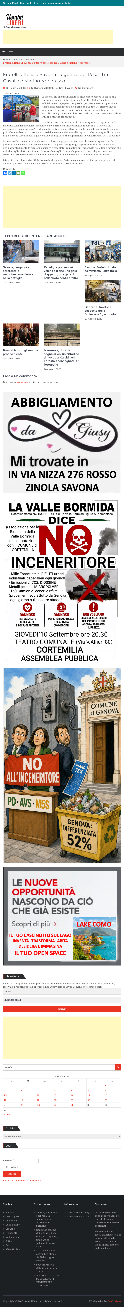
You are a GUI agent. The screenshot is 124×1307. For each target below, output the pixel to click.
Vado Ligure (13, 1216)
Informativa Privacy (78, 1212)
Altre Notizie (13, 1249)
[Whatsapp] (23, 173)
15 (88, 1095)
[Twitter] (9, 173)
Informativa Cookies (78, 1216)
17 (5, 1100)
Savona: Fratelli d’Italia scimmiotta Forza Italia (101, 269)
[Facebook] (5, 173)
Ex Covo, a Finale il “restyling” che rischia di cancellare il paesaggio (60, 3)
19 (38, 1100)
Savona (69, 88)
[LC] (62, 967)
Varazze (10, 1228)
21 (72, 1100)
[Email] (18, 173)
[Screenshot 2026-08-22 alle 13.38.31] (62, 865)
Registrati (9, 1180)
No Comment (85, 88)
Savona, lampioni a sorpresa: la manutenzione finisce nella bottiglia (18, 273)
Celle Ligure (13, 1224)
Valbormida (12, 1237)
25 (22, 1105)
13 (55, 1095)
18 (22, 1100)
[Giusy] (62, 495)
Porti (8, 1245)
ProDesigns (114, 1301)
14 (72, 1095)
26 (38, 1105)
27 (55, 1105)
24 (5, 1105)
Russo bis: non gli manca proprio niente (20, 352)
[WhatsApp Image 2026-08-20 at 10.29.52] (62, 666)
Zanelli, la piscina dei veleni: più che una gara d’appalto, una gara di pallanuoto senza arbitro (61, 273)
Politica (59, 88)
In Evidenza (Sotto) (42, 88)
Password (8, 1160)
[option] (47, 3)
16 (106, 1095)
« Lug (7, 1114)
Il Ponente (11, 1233)
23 (106, 1100)
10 (5, 1095)
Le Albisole (12, 1220)
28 (72, 1105)
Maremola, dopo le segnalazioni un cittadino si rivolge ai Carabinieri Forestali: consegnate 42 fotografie (61, 357)
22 (88, 1100)
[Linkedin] (14, 173)
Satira (9, 1241)
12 (38, 1095)
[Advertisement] (58, 37)
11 (22, 1095)
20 (55, 1100)
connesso (22, 382)
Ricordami (12, 1167)
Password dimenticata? (29, 1180)
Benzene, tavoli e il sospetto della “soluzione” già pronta (100, 310)
